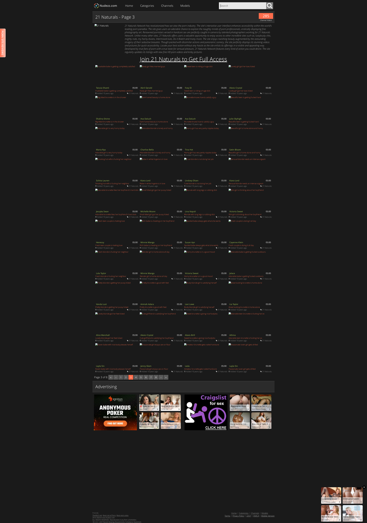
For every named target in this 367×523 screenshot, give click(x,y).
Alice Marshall (103, 335)
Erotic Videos (106, 6)
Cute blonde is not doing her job (197, 183)
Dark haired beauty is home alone (154, 121)
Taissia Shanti (102, 87)
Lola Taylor (101, 273)
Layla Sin (100, 366)
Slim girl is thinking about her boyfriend (245, 214)
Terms (227, 515)
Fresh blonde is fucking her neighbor (110, 276)
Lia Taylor (233, 304)
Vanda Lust (101, 304)
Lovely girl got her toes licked (241, 90)
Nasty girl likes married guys (151, 90)
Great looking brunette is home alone (244, 307)
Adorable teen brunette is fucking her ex (245, 338)
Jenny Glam (145, 366)
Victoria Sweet (236, 211)
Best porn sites (122, 515)
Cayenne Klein (236, 242)
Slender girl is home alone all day (153, 276)
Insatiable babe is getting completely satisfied (114, 90)
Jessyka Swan (102, 211)
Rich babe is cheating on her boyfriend (156, 245)
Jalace (232, 273)
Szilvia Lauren (102, 180)
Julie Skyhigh (235, 118)
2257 (248, 515)
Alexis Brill (190, 335)
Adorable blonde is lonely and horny (155, 152)
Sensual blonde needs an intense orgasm (246, 183)
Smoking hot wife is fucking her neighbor (112, 183)
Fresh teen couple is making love (108, 245)
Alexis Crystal (235, 87)
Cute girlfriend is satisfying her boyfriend (156, 338)
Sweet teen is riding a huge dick (197, 90)
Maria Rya (101, 149)
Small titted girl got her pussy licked (154, 214)
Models (185, 6)
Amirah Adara (147, 304)
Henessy (100, 242)
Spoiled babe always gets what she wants (201, 245)
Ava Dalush (145, 118)
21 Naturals (133, 93)
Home (129, 6)
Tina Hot (189, 149)
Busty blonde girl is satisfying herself (199, 307)
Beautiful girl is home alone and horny (244, 152)
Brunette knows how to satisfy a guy (199, 121)
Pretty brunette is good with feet (153, 307)
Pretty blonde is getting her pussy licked (111, 307)
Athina (232, 335)
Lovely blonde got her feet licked (108, 338)
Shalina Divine (103, 118)
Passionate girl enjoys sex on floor (154, 369)
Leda (187, 366)
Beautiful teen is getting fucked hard (244, 121)
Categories (147, 6)
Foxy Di (188, 87)
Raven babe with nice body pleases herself (113, 369)
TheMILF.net (97, 515)
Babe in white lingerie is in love (152, 183)
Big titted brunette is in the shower (109, 121)
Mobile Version (268, 515)
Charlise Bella (147, 149)
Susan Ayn (190, 242)
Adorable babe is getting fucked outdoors (246, 276)
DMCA (256, 515)
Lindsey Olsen (191, 180)
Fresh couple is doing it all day (241, 245)
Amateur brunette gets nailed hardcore (200, 369)
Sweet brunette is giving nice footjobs (199, 338)
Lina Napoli (190, 211)
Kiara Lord (145, 180)
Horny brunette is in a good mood (198, 276)
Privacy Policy (238, 515)
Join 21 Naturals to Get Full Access (183, 59)
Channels (167, 6)
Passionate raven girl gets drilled (242, 369)
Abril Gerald (146, 87)
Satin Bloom (235, 149)
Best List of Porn (109, 515)
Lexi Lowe (189, 304)
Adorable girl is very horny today (108, 152)
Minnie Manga (147, 242)
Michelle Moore (147, 211)
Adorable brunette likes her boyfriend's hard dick (115, 214)
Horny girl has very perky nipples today (200, 152)
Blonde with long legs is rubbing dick (199, 214)
